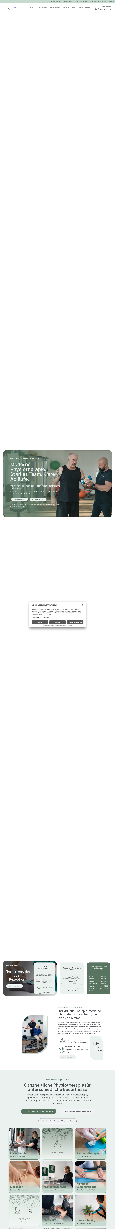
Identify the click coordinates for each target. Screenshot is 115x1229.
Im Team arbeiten (84, 8)
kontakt (66, 8)
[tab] (38, 1111)
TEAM (73, 8)
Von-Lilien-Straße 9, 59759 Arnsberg (71, 984)
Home (31, 8)
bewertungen (55, 8)
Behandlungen (42, 8)
